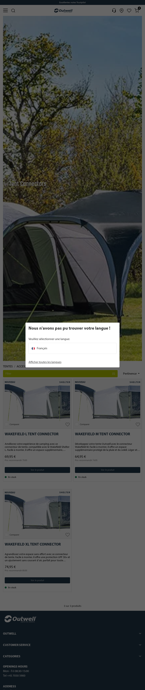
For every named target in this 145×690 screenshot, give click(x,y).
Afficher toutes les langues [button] (45, 362)
